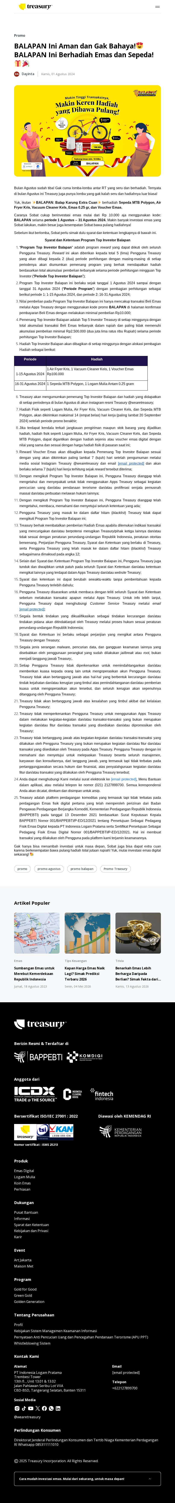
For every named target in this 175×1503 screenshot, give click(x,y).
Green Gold (23, 1295)
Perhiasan (22, 1189)
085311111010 (46, 1444)
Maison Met (23, 1266)
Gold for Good (25, 1289)
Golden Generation (29, 1301)
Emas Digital (24, 1170)
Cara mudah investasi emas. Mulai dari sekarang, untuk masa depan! (71, 1479)
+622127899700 (124, 1388)
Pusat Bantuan (26, 1212)
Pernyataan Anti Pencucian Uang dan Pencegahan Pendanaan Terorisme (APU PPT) (81, 1337)
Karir (18, 1237)
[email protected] (123, 779)
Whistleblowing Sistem (32, 1343)
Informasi (22, 1218)
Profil (18, 1324)
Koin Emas (22, 1183)
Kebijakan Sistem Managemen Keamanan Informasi (55, 1331)
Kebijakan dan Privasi (31, 1230)
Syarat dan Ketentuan (31, 1224)
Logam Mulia (24, 1177)
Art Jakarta (22, 1260)
